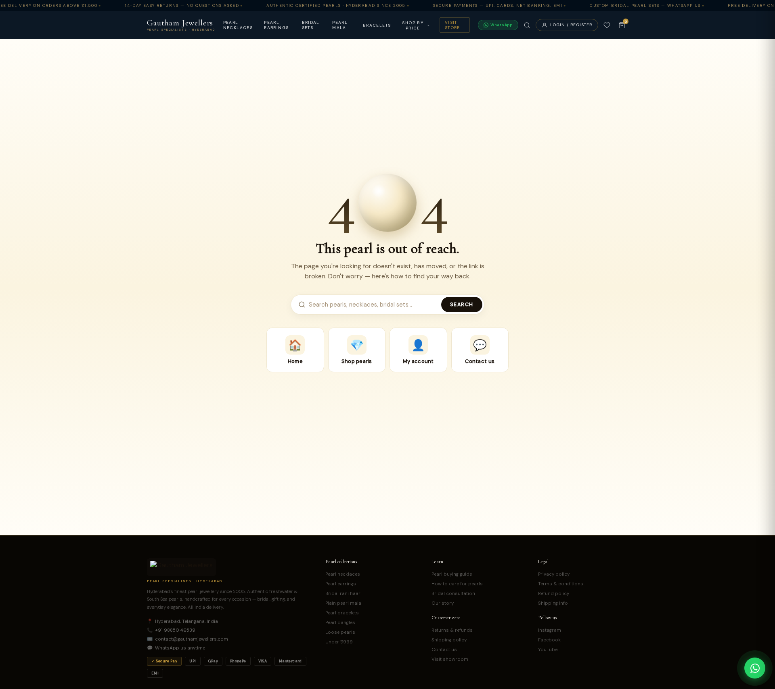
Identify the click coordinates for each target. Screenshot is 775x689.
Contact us (444, 650)
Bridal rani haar (342, 594)
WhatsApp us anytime (176, 648)
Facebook (549, 640)
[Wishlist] (607, 25)
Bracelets (377, 25)
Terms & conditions (560, 584)
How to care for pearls (457, 584)
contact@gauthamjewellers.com (187, 639)
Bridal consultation (453, 594)
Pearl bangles (340, 623)
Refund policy (553, 594)
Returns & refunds (452, 630)
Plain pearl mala (343, 603)
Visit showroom (449, 659)
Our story (442, 603)
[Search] (527, 25)
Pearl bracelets (342, 613)
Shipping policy (449, 640)
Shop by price (412, 25)
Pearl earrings (276, 25)
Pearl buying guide (451, 574)
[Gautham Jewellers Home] (181, 567)
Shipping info (553, 603)
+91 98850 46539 (171, 630)
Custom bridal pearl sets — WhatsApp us (645, 5)
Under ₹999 (339, 642)
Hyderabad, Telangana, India (182, 621)
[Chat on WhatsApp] (754, 668)
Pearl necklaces (238, 25)
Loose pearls (340, 632)
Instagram (549, 630)
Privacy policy (554, 574)
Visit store (452, 25)
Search (461, 304)
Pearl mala (340, 25)
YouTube (547, 650)
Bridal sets (311, 25)
